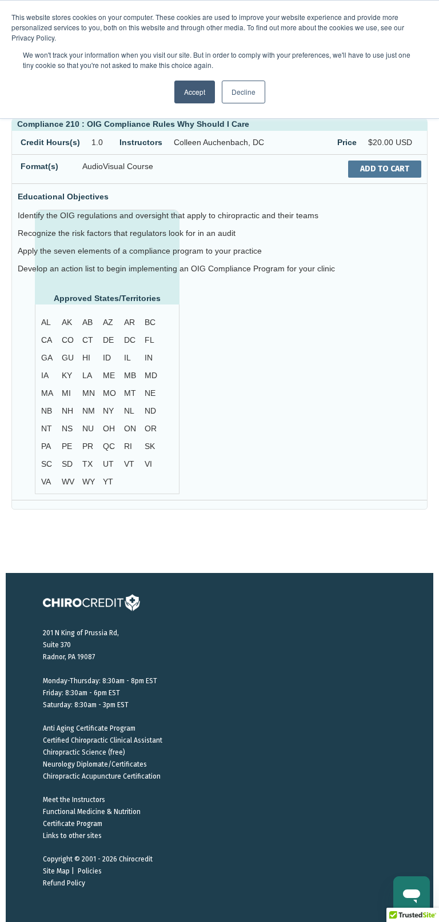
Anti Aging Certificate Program (89, 728)
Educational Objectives (63, 196)
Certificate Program (72, 824)
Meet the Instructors (74, 800)
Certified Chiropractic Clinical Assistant (102, 740)
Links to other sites (72, 836)
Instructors (140, 142)
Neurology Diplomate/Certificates (95, 764)
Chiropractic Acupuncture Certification (102, 776)
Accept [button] (194, 92)
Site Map (56, 871)
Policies (90, 871)
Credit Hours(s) (50, 142)
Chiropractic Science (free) (84, 752)
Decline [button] (244, 92)
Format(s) (39, 166)
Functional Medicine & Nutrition (92, 812)
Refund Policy (64, 883)
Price (347, 142)
